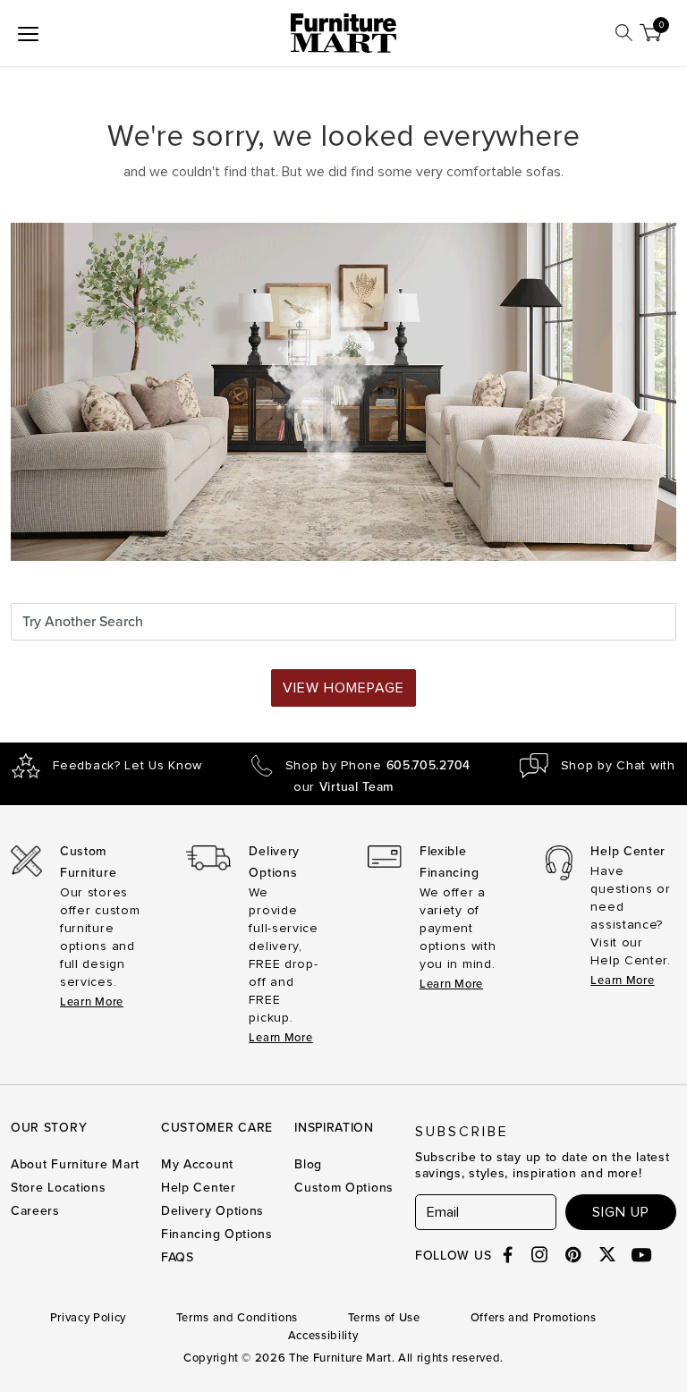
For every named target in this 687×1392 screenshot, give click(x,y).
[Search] (623, 32)
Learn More (91, 1002)
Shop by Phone (378, 766)
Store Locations (58, 1187)
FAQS (177, 1257)
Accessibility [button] (323, 1335)
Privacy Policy (88, 1318)
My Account (197, 1164)
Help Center (198, 1187)
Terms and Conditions (237, 1318)
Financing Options (217, 1234)
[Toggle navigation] (28, 33)
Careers (35, 1210)
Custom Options (344, 1187)
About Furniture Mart (75, 1164)
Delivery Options (212, 1210)
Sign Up (620, 1212)
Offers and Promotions (534, 1318)
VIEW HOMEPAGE (343, 688)
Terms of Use (384, 1318)
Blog (308, 1164)
